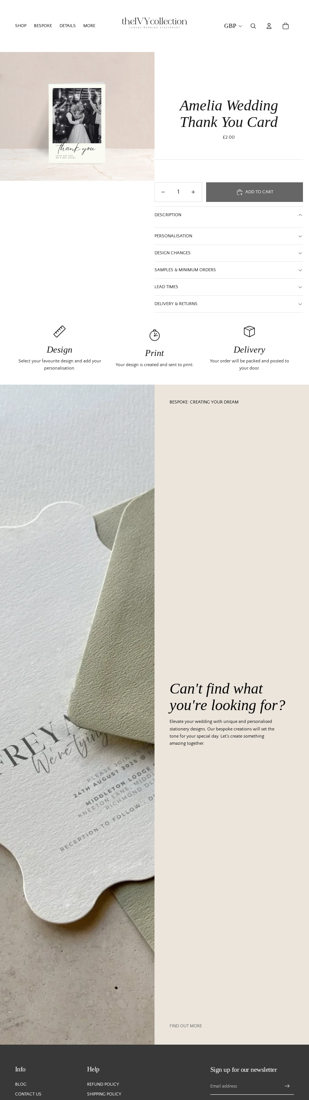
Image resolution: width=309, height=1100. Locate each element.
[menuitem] (89, 26)
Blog (20, 1084)
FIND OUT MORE (186, 1026)
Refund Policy (103, 1084)
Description (167, 214)
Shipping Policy (104, 1094)
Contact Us (28, 1094)
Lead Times (166, 286)
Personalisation (173, 236)
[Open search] (253, 26)
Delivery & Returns (175, 303)
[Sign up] (287, 1086)
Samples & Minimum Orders (185, 269)
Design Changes (172, 253)
